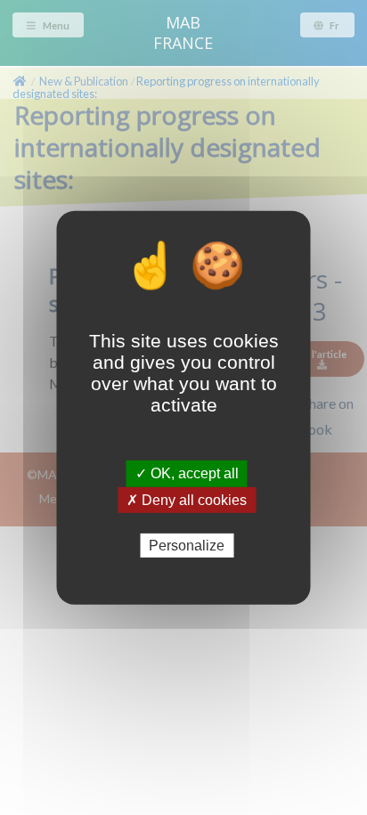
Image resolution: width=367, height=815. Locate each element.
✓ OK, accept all (187, 473)
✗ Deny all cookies (186, 499)
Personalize (186, 544)
